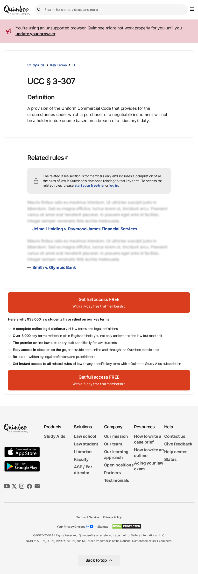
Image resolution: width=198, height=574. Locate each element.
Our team (113, 444)
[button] (99, 302)
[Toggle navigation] (192, 9)
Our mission (116, 436)
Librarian (83, 451)
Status (170, 459)
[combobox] (111, 9)
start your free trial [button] (90, 185)
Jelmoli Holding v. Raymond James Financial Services (84, 228)
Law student (86, 444)
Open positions (119, 465)
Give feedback (178, 444)
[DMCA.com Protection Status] (126, 526)
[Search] (39, 9)
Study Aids (35, 65)
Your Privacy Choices (71, 526)
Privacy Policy (112, 517)
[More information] (66, 158)
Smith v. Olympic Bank (54, 267)
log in (113, 185)
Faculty (81, 459)
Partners (112, 472)
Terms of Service (87, 517)
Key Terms (58, 65)
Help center (175, 451)
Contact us (174, 436)
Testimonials (116, 480)
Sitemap (102, 526)
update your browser (35, 33)
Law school (85, 436)
